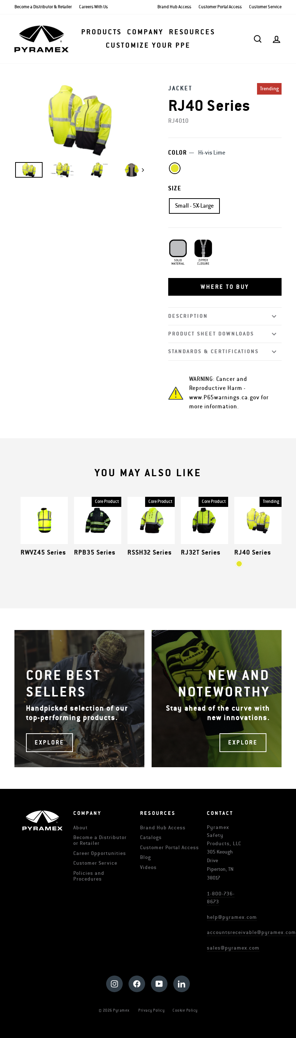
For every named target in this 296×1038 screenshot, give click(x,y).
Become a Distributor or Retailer (100, 840)
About (80, 828)
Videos (148, 867)
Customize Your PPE (148, 45)
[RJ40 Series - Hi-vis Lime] (239, 563)
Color (196, 152)
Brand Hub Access (174, 7)
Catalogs (151, 837)
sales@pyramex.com (233, 948)
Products (101, 32)
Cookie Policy (185, 1010)
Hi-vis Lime (175, 168)
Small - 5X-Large (194, 205)
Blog (145, 857)
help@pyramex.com (232, 917)
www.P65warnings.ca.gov (224, 397)
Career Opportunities (99, 853)
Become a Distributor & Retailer (43, 7)
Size (175, 188)
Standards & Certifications (213, 351)
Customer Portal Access (220, 7)
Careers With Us (93, 7)
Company (145, 32)
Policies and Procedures (88, 876)
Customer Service (265, 7)
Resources (192, 32)
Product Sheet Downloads (211, 334)
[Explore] (79, 698)
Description (188, 316)
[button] (225, 287)
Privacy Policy (151, 1010)
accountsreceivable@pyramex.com (251, 932)
